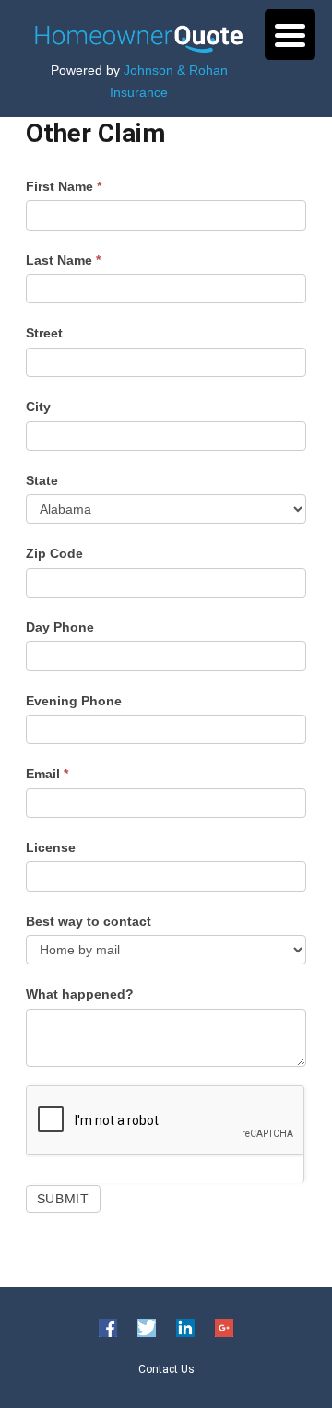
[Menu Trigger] (290, 34)
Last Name (63, 260)
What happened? (80, 994)
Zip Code (54, 553)
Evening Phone (74, 700)
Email (47, 773)
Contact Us (166, 1368)
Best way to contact (88, 921)
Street (44, 332)
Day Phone (60, 627)
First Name (63, 186)
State (42, 480)
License (51, 847)
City (38, 406)
